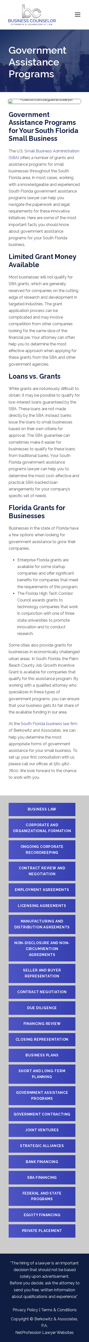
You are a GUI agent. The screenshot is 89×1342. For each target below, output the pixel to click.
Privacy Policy (25, 1310)
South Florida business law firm (49, 723)
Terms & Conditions (59, 1310)
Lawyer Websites (58, 1332)
